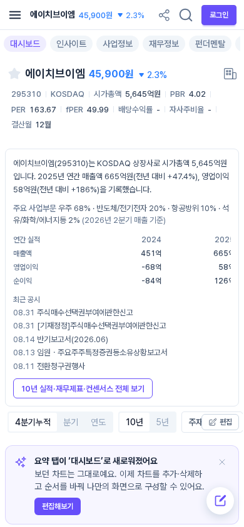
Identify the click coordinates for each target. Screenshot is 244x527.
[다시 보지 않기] (222, 462)
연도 (98, 422)
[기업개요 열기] (230, 73)
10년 (134, 422)
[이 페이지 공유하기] (164, 15)
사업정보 (118, 44)
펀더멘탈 (210, 44)
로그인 (219, 15)
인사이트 (71, 44)
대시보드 (25, 44)
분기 (70, 422)
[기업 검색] (186, 15)
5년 (162, 422)
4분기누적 (33, 422)
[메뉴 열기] (15, 15)
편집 (226, 422)
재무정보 (164, 44)
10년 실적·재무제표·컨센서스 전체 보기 (83, 388)
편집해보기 (57, 506)
